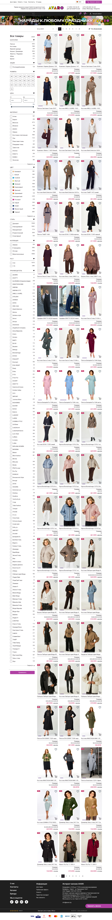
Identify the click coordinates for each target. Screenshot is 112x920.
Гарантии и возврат (42, 895)
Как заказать (40, 897)
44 (20, 76)
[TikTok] (11, 902)
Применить (22, 672)
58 (24, 80)
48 (29, 76)
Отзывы (38, 2)
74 (33, 85)
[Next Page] (76, 29)
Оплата (20, 2)
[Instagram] (21, 902)
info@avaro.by (67, 902)
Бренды (13, 894)
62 (33, 80)
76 (11, 89)
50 (33, 76)
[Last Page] (79, 29)
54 (16, 80)
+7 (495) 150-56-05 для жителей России (73, 8)
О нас (25, 2)
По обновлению (96, 29)
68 (20, 85)
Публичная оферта (42, 889)
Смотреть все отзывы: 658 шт (46, 910)
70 (24, 85)
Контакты (31, 2)
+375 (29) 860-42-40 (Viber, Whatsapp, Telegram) (91, 8)
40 (11, 76)
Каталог (13, 890)
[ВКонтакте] (16, 902)
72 (29, 85)
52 (11, 80)
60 (29, 80)
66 (16, 85)
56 (20, 80)
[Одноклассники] (26, 902)
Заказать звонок (95, 2)
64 (11, 85)
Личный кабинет (97, 14)
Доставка (13, 2)
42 (16, 76)
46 (24, 76)
